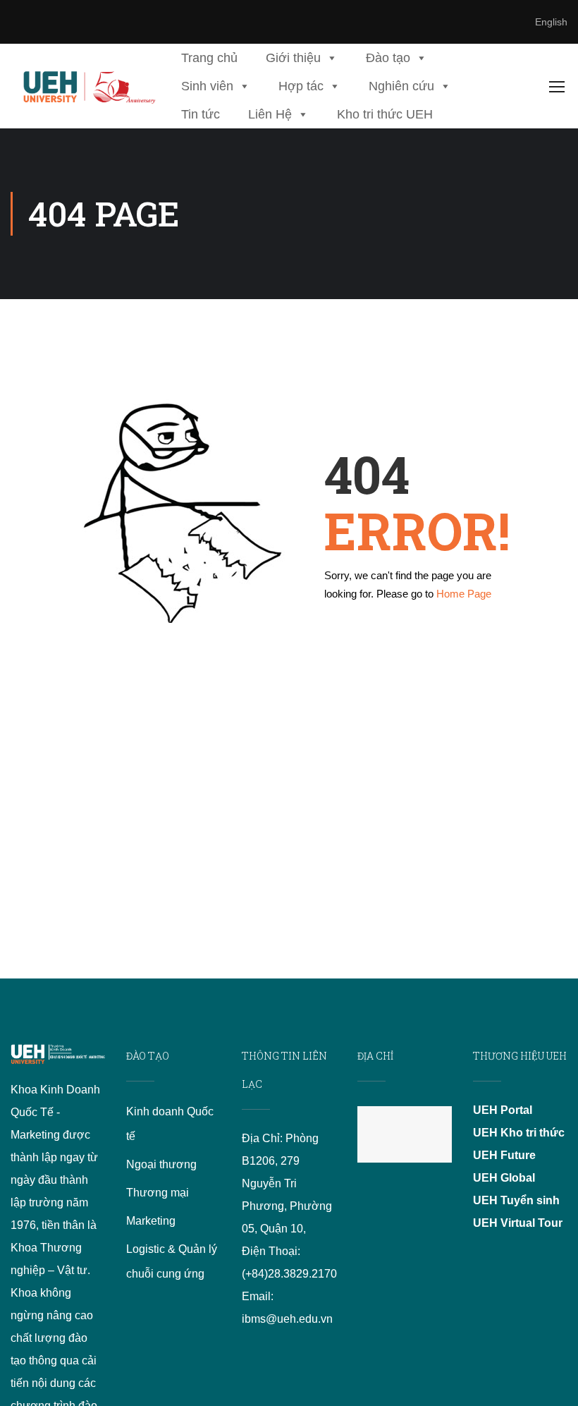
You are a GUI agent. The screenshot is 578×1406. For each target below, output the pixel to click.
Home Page (463, 594)
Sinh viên (207, 86)
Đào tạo (388, 58)
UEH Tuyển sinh (516, 1200)
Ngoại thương (161, 1164)
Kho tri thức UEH (385, 114)
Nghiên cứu (401, 86)
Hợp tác (301, 86)
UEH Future (504, 1155)
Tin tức (200, 114)
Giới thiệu (293, 58)
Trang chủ (209, 58)
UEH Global (504, 1178)
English (551, 22)
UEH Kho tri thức (519, 1133)
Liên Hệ (270, 114)
